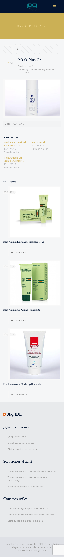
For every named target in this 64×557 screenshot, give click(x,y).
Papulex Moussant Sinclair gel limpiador (22, 384)
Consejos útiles (15, 499)
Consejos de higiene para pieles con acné (28, 508)
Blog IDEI (15, 414)
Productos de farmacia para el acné (25, 486)
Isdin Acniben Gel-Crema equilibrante (14, 159)
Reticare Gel (38, 142)
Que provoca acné (17, 436)
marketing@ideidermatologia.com (35, 69)
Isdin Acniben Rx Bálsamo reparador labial (23, 241)
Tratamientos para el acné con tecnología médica (32, 470)
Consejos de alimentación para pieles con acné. (31, 514)
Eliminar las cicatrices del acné (23, 449)
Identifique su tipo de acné (21, 442)
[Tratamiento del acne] (32, 6)
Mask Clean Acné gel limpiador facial (15, 144)
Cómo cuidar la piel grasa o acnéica (25, 520)
